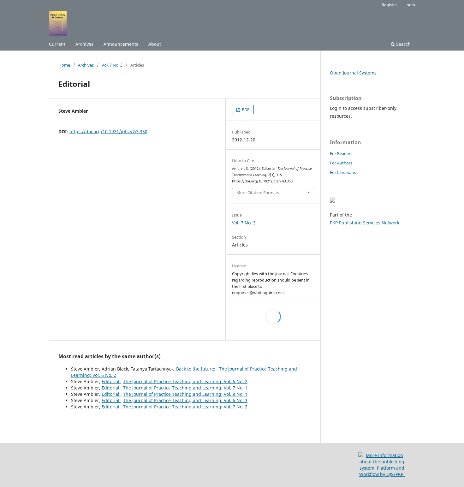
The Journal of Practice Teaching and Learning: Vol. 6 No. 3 (185, 400)
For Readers (341, 153)
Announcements (121, 44)
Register (389, 5)
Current (57, 44)
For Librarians (343, 172)
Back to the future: (196, 369)
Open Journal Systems (353, 73)
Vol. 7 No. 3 (112, 65)
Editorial (111, 381)
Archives (84, 44)
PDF (245, 109)
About (154, 44)
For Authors (341, 163)
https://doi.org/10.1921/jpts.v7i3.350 (108, 131)
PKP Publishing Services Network (364, 223)
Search (403, 44)
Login (409, 5)
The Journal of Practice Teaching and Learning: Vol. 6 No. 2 (185, 381)
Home (64, 65)
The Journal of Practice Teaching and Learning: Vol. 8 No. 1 (185, 394)
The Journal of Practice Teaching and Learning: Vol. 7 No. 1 (185, 388)
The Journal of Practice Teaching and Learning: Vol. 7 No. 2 (185, 407)
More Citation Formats (257, 192)
